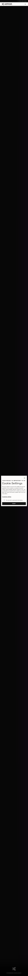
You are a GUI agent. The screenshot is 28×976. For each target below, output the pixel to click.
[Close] (24, 478)
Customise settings (6, 496)
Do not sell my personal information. (14, 500)
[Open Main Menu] (25, 4)
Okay (14, 503)
